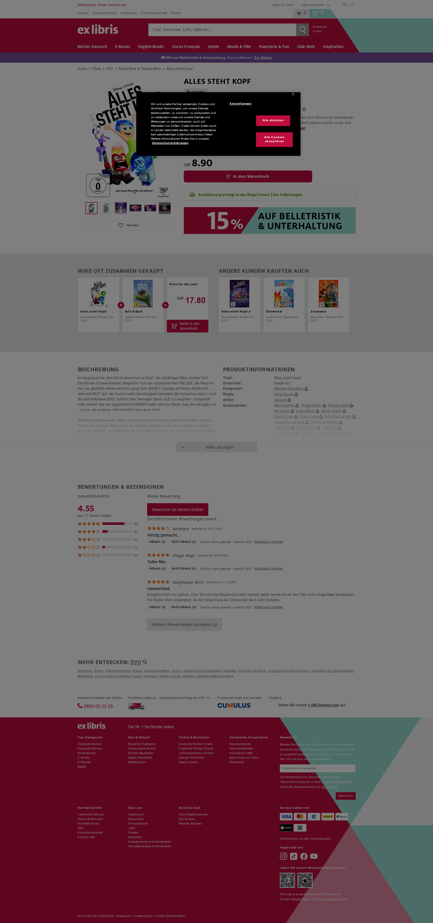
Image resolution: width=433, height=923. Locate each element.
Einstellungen (240, 104)
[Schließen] (293, 94)
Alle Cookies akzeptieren (274, 139)
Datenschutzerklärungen (170, 143)
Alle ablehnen (273, 120)
